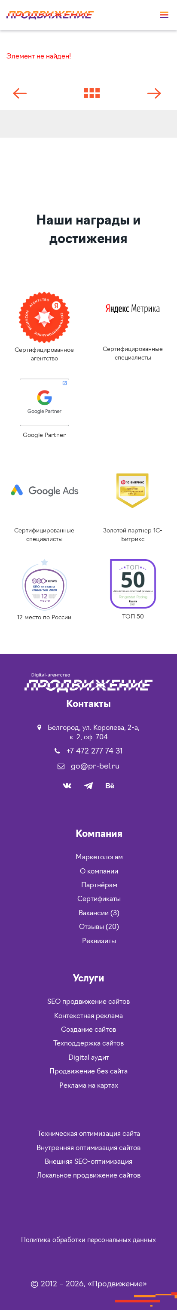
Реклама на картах (88, 1085)
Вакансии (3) (99, 913)
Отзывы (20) (99, 927)
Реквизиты (99, 941)
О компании (99, 871)
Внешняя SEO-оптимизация (88, 1162)
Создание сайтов (88, 1030)
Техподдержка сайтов (88, 1043)
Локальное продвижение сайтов (88, 1175)
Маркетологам (99, 857)
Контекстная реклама (88, 1016)
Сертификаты (99, 899)
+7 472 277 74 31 (95, 752)
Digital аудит (88, 1058)
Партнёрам (99, 885)
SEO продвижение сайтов (88, 1002)
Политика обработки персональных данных (88, 1240)
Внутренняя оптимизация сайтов (88, 1148)
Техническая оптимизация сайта (88, 1134)
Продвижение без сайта (88, 1071)
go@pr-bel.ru (95, 767)
